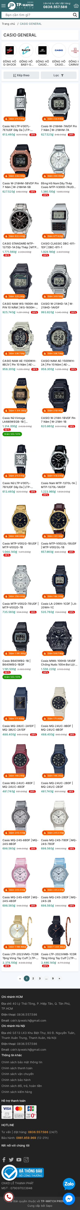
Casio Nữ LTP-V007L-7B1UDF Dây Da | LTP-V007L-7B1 (16, 485)
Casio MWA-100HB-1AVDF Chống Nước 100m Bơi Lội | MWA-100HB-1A (58, 662)
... (46, 978)
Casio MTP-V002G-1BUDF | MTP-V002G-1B (20, 545)
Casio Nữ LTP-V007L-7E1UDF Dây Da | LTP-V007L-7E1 (16, 128)
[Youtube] (18, 1159)
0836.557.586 (57, 5)
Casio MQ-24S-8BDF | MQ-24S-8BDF (20, 841)
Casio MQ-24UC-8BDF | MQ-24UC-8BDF (57, 727)
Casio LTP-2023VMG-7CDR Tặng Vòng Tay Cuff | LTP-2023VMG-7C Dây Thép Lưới (20, 956)
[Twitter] (11, 1159)
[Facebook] (3, 1159)
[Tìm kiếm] (75, 14)
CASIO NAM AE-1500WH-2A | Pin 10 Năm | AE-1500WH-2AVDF (58, 362)
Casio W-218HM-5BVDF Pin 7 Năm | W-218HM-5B (20, 185)
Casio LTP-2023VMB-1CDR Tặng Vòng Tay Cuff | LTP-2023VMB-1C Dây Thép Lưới (59, 956)
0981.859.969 (26, 1137)
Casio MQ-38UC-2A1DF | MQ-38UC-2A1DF (18, 727)
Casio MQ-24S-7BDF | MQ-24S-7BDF (59, 841)
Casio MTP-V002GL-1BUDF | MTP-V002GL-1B (59, 545)
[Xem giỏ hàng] (76, 5)
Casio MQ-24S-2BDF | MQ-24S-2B (59, 899)
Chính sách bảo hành (16, 1080)
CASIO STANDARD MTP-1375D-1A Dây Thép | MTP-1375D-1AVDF (20, 245)
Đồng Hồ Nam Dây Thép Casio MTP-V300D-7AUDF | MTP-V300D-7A (59, 185)
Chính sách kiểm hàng (16, 1092)
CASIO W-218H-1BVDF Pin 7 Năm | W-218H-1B (58, 419)
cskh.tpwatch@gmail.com (28, 1020)
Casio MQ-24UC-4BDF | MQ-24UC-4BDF (18, 784)
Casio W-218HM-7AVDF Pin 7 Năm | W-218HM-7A (59, 128)
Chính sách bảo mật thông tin (21, 1062)
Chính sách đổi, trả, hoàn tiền (21, 1086)
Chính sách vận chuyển (17, 1074)
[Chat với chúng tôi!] (69, 1199)
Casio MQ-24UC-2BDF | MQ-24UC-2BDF (57, 784)
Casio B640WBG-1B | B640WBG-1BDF (16, 662)
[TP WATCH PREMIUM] (20, 5)
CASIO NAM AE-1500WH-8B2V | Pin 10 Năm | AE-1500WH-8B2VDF (19, 362)
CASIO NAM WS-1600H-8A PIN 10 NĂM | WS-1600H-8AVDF (20, 305)
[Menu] (3, 5)
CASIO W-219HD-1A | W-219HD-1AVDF (57, 305)
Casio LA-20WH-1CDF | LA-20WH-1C (59, 605)
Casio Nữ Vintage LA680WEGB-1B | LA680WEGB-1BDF (14, 419)
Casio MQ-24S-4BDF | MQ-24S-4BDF (20, 899)
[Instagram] (26, 1159)
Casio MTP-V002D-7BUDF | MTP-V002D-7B (20, 605)
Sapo (49, 1205)
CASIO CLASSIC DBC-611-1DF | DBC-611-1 (58, 245)
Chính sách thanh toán (16, 1068)
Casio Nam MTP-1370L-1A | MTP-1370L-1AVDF (59, 484)
